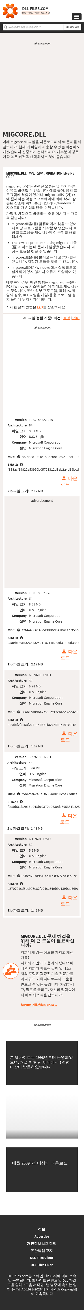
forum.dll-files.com (37, 1004)
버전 (57, 318)
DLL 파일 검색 (72, 27)
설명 (66, 318)
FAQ (40, 307)
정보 (41, 1229)
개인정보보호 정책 (41, 1243)
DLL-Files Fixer (42, 1264)
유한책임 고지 (42, 1250)
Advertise (41, 1236)
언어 (76, 318)
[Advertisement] (42, 87)
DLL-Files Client (41, 1257)
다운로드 (69, 481)
